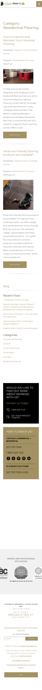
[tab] (10, 581)
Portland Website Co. (28, 646)
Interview (7, 357)
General (6, 344)
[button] (39, 4)
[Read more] (18, 76)
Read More (15, 135)
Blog (6, 286)
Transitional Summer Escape (16, 300)
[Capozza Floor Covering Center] (12, 4)
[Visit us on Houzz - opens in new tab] (13, 458)
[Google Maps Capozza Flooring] (21, 510)
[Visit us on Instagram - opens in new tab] (24, 458)
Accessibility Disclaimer (21, 660)
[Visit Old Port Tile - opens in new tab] (21, 614)
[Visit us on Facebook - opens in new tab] (8, 458)
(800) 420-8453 (25, 656)
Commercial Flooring (12, 339)
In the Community (11, 348)
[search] (31, 639)
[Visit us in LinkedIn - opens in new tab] (29, 458)
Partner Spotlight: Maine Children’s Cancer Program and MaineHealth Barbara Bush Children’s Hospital (18, 307)
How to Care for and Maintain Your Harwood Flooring (19, 40)
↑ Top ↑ (21, 675)
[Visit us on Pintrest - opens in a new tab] (19, 458)
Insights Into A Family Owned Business (20, 328)
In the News (8, 353)
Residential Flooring (23, 60)
